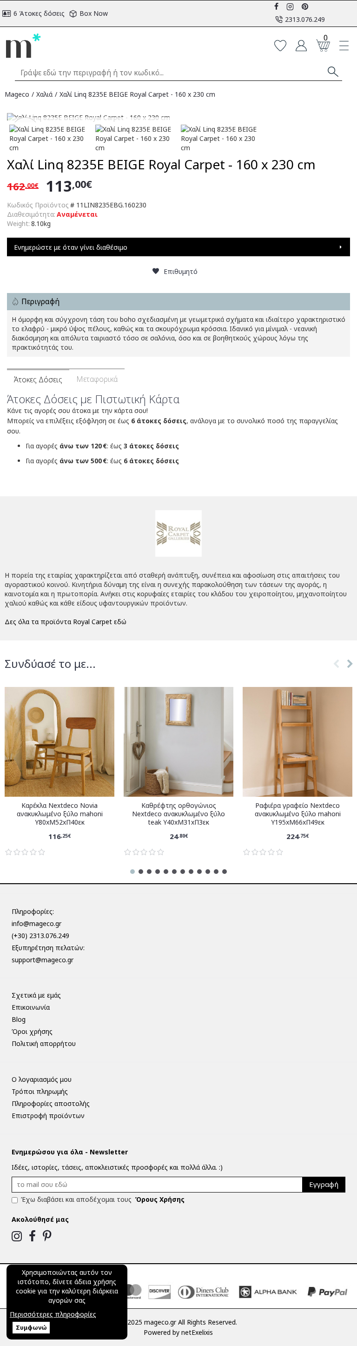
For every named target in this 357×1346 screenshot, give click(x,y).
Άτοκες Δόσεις (38, 379)
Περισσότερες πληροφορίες (53, 1314)
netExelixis (197, 1332)
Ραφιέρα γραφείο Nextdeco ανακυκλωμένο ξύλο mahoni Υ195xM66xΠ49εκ (298, 813)
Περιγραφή (40, 301)
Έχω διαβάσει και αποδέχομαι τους (103, 1199)
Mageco (17, 94)
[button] (336, 673)
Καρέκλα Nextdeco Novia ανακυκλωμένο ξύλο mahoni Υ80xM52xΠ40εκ (60, 813)
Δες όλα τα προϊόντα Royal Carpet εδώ (65, 621)
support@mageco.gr (42, 959)
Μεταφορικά (97, 379)
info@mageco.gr (36, 923)
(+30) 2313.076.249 (40, 935)
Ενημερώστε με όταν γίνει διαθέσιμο (70, 247)
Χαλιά (44, 94)
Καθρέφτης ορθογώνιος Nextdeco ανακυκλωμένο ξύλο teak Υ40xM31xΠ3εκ (178, 813)
